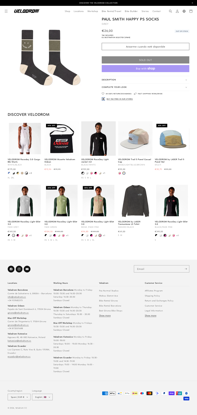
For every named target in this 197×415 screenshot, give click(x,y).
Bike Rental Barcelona (110, 305)
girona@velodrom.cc (18, 312)
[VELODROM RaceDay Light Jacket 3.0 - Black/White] (82, 173)
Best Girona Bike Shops (110, 310)
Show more (105, 315)
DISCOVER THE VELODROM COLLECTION (98, 3)
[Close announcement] (192, 3)
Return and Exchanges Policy (159, 300)
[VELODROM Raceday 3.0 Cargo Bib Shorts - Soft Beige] (22, 173)
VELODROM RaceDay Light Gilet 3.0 (24, 222)
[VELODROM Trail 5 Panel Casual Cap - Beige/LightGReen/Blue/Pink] (119, 173)
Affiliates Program (154, 290)
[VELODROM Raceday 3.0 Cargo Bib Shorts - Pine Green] (17, 173)
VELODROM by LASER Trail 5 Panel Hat (169, 160)
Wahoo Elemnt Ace (108, 295)
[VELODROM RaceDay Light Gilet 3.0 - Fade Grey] (13, 236)
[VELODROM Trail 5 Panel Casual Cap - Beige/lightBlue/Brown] (123, 173)
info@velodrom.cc (17, 296)
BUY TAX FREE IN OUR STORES (120, 99)
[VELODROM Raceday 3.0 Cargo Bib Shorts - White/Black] (26, 173)
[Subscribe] (185, 268)
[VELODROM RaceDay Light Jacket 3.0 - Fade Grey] (87, 173)
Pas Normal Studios (109, 290)
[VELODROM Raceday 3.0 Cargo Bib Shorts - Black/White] (13, 173)
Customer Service (153, 305)
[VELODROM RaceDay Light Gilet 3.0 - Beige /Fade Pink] (26, 236)
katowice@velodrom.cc (19, 340)
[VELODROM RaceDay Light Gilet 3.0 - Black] (9, 236)
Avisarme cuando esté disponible (145, 46)
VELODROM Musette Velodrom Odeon (59, 160)
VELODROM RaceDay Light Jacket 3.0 (95, 160)
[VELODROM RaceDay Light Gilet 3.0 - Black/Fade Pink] (17, 236)
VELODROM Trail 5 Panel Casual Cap (134, 160)
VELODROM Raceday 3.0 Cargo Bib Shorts (24, 160)
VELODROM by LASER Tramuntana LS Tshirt (129, 222)
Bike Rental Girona (108, 300)
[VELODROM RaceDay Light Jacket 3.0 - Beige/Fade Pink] (91, 173)
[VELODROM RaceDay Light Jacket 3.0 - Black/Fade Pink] (95, 173)
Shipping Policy (152, 295)
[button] (6, 11)
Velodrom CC (21, 408)
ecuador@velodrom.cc (19, 356)
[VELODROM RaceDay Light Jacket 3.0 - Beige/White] (100, 173)
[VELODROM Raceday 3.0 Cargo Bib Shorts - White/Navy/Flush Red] (9, 173)
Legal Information (154, 310)
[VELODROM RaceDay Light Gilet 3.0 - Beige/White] (22, 236)
